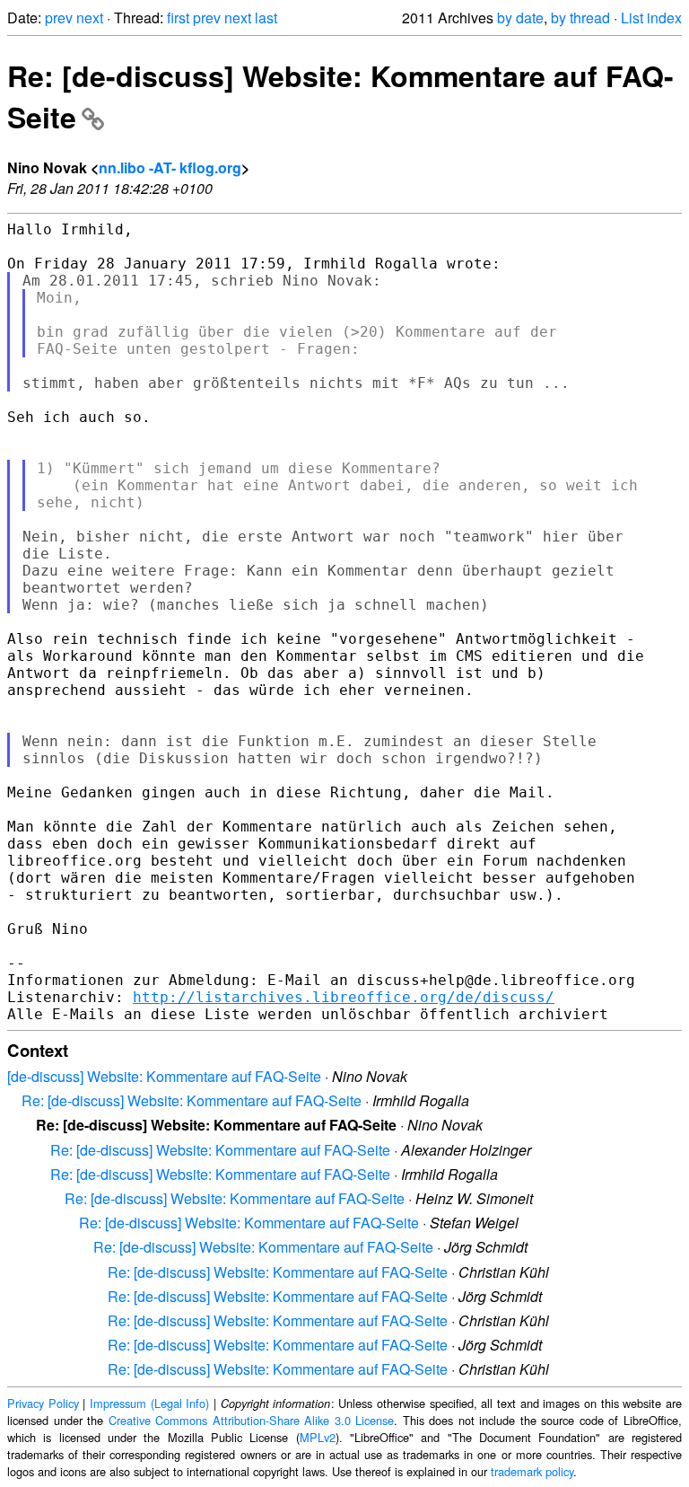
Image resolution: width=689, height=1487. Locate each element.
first (178, 17)
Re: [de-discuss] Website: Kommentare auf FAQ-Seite (192, 1100)
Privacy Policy (43, 1403)
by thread (580, 17)
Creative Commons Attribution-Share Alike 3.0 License (252, 1420)
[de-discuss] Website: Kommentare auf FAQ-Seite (164, 1076)
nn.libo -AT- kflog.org (170, 167)
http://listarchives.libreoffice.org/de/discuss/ (343, 997)
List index (651, 17)
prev (59, 17)
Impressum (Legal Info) (149, 1403)
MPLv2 (318, 1437)
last (266, 17)
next (89, 17)
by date (520, 17)
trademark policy (532, 1471)
